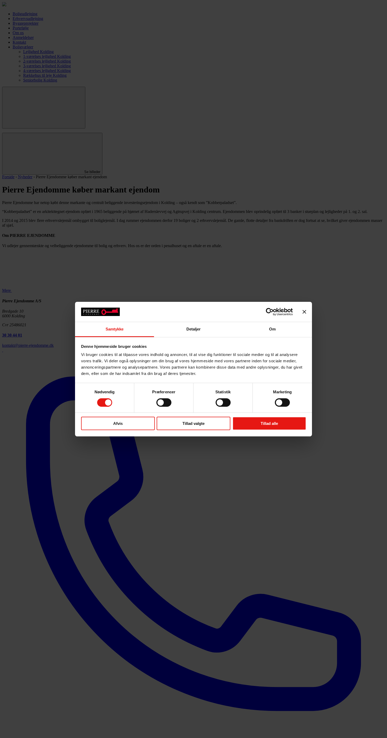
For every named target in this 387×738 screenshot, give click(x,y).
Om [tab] (272, 329)
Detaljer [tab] (193, 329)
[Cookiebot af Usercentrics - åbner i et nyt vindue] (270, 312)
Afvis (118, 423)
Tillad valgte (193, 423)
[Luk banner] (304, 312)
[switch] (163, 402)
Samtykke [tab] (115, 329)
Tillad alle (269, 423)
